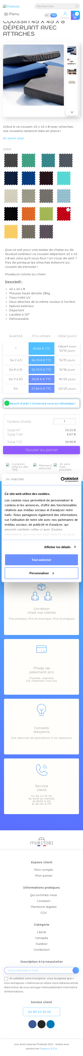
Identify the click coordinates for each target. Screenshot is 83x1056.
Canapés (41, 938)
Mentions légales (44, 907)
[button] (41, 1012)
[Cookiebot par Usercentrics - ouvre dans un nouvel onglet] (60, 479)
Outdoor (42, 944)
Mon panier (43, 875)
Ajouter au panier (41, 450)
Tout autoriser (41, 559)
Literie (41, 932)
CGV (43, 913)
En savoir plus (13, 138)
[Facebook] (32, 1024)
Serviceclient (41, 788)
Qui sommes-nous (43, 895)
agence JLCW (49, 1048)
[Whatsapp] (6, 403)
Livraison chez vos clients (41, 611)
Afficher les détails (57, 547)
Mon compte (43, 870)
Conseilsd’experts (41, 730)
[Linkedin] (51, 1024)
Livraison (43, 901)
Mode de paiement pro (41, 670)
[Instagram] (41, 1024)
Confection (42, 950)
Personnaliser (39, 573)
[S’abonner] (76, 970)
